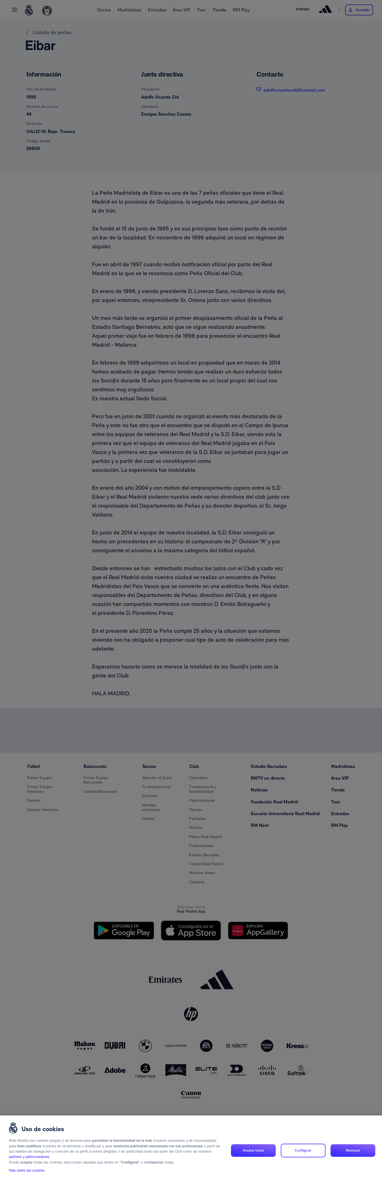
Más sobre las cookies (26, 1171)
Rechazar (353, 1150)
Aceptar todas (253, 1150)
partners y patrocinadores (29, 1157)
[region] (191, 1147)
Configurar (303, 1150)
